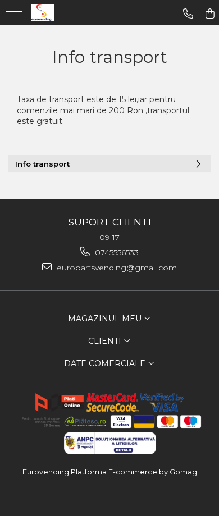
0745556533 (116, 252)
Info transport (42, 163)
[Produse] (15, 15)
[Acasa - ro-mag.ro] (62, 12)
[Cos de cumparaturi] (210, 13)
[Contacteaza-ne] (188, 13)
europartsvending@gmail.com (115, 267)
